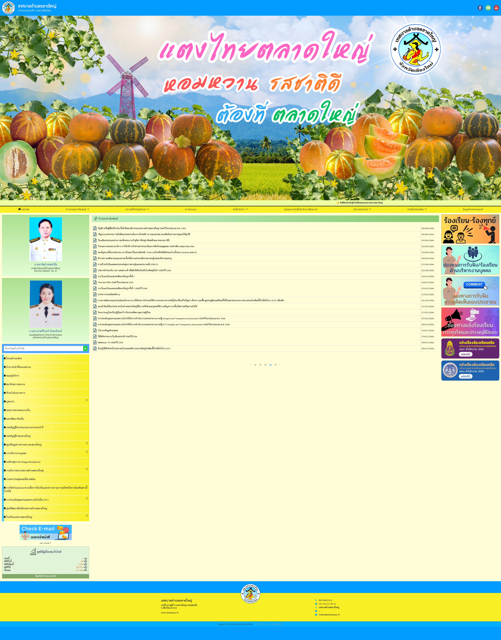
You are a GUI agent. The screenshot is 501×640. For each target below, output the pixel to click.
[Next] (280, 365)
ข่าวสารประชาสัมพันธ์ (76, 209)
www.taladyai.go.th (169, 612)
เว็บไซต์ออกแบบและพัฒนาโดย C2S (270, 624)
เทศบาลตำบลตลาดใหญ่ (329, 607)
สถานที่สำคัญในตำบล (136, 209)
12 (260, 365)
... (319, 611)
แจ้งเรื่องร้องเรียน (416, 209)
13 (265, 365)
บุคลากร (10, 401)
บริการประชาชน (361, 209)
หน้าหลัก (26, 209)
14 (270, 365)
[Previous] (251, 365)
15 (276, 365)
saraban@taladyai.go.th (329, 614)
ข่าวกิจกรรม (191, 209)
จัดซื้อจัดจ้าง (239, 209)
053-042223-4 (325, 600)
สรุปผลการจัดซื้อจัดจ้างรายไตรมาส (300, 209)
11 (255, 365)
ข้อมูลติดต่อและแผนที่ (473, 209)
